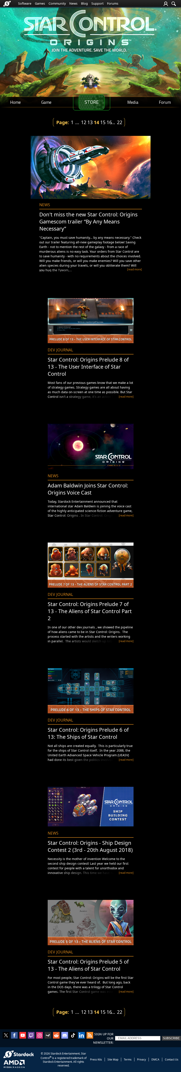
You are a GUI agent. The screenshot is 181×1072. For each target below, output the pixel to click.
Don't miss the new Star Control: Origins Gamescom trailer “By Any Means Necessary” (88, 221)
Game (46, 102)
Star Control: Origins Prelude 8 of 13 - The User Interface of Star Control (88, 366)
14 (95, 122)
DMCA (155, 1059)
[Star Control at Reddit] (56, 1038)
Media (132, 102)
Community (57, 3)
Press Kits (96, 1059)
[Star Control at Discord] (64, 1038)
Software (24, 3)
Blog (84, 3)
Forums (112, 3)
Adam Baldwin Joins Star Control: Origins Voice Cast (88, 489)
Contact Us (171, 1059)
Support (97, 3)
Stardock (56, 1053)
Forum (165, 102)
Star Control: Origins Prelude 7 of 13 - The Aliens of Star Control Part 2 (90, 611)
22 (118, 122)
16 (108, 122)
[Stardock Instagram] (39, 1038)
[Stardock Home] (7, 3)
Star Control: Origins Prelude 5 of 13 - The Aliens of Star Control (88, 965)
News (73, 3)
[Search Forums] (174, 4)
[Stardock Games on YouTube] (22, 1038)
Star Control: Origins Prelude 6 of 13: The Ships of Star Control (88, 733)
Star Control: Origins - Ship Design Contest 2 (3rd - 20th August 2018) (90, 846)
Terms (128, 1059)
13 (88, 122)
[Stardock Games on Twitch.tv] (31, 1038)
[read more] (134, 269)
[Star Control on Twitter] (6, 1038)
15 (101, 122)
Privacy (141, 1059)
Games (40, 3)
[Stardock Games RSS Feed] (90, 1038)
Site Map (112, 1059)
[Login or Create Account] (166, 4)
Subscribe (171, 1038)
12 (82, 122)
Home (15, 102)
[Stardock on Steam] (48, 1038)
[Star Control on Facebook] (14, 1038)
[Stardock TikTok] (73, 1038)
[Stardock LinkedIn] (81, 1038)
